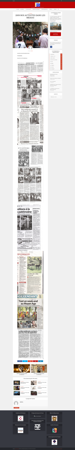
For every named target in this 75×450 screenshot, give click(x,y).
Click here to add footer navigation (57, 448)
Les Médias (30, 13)
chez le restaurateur (53, 81)
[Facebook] (51, 47)
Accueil (14, 0)
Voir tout (16, 407)
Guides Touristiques (36, 9)
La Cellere (22, 9)
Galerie (50, 9)
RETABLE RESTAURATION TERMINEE (55, 78)
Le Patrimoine (28, 9)
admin (32, 50)
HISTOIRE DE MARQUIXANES (55, 34)
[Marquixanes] (37, 4)
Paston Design (17, 448)
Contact (55, 9)
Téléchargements (44, 9)
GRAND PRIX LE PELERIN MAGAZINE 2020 (25, 383)
